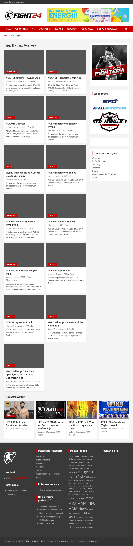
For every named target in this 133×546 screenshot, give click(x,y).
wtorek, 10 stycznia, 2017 (16, 326)
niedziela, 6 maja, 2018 (57, 130)
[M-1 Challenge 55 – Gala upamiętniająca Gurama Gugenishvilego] (24, 356)
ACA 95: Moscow (15, 123)
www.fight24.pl (88, 528)
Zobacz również (15, 396)
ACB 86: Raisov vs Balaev (62, 172)
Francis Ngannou (79, 480)
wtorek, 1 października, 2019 (59, 81)
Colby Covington (87, 459)
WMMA (78, 528)
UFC (71, 527)
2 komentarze (11, 280)
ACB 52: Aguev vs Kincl (19, 322)
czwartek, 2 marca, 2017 (58, 274)
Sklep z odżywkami (107, 29)
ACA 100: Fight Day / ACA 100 (64, 77)
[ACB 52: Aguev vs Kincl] (24, 307)
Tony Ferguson (73, 523)
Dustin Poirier (80, 468)
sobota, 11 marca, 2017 (15, 277)
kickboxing (73, 498)
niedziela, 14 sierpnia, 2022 (49, 432)
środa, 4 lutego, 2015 (14, 381)
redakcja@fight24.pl (18, 478)
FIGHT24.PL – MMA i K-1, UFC (32, 541)
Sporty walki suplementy (49, 516)
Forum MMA (87, 29)
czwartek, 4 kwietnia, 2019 (17, 127)
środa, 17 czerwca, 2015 (58, 329)
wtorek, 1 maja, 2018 (56, 176)
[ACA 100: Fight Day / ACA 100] (66, 62)
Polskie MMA (21, 29)
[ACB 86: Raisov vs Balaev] (66, 157)
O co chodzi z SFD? (47, 523)
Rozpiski (58, 29)
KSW (81, 498)
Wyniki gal (11, 72)
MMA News (78, 508)
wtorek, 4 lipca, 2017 (56, 225)
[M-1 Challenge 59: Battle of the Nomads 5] (66, 307)
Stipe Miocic (79, 520)
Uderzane (96, 168)
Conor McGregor (76, 462)
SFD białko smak (46, 520)
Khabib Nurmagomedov (78, 494)
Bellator (72, 459)
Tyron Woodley (86, 523)
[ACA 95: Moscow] (24, 108)
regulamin (11, 494)
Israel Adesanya (79, 483)
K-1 (33, 29)
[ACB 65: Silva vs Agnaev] (66, 206)
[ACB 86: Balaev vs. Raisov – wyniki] (66, 108)
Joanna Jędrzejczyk (84, 486)
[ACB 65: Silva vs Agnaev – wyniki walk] (24, 206)
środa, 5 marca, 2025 (14, 429)
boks (79, 459)
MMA (8, 29)
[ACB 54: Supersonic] (66, 255)
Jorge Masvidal (80, 489)
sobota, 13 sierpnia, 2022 (79, 432)
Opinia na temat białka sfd (50, 509)
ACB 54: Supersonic (59, 270)
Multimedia (45, 29)
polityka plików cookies (17, 490)
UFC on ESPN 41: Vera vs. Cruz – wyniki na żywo (81, 425)
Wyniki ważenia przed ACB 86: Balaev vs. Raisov (23, 174)
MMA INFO (86, 503)
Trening (95, 171)
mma (89, 498)
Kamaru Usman (89, 492)
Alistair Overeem (74, 456)
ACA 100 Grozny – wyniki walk (23, 77)
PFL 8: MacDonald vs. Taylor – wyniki (113, 424)
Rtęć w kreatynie (46, 513)
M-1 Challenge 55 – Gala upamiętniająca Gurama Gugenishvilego (20, 374)
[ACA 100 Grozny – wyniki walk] (24, 62)
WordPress (93, 541)
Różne (94, 177)
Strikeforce (89, 520)
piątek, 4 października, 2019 (17, 81)
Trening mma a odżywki (49, 506)
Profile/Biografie (99, 161)
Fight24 (87, 472)
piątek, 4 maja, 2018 (14, 179)
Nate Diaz (76, 514)
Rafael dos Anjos (82, 517)
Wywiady (72, 29)
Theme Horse (62, 541)
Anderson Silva (87, 456)
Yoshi (32, 81)
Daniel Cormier (80, 466)
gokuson (28, 429)
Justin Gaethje (73, 492)
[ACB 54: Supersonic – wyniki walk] (24, 255)
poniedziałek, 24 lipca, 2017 (17, 228)
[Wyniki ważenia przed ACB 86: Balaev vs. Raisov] (24, 157)
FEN (79, 472)
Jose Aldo (90, 489)
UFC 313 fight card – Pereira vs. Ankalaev (17, 424)
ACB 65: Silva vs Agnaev (61, 221)
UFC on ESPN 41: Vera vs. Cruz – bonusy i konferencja (50, 425)
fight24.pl (75, 476)
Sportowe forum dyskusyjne (51, 490)
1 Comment (35, 381)
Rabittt (71, 130)
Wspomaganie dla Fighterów (104, 174)
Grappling (96, 164)
